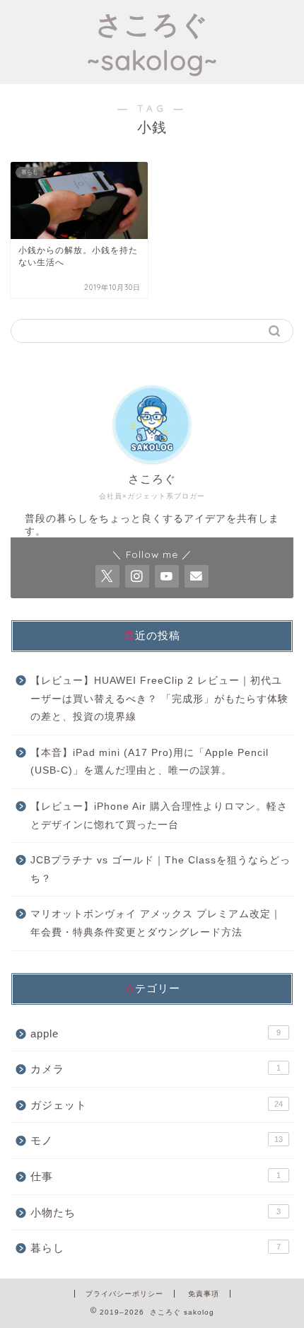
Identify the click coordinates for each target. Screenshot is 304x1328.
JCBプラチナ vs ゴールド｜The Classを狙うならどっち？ (160, 869)
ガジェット (156, 1105)
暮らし (155, 1248)
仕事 (155, 1176)
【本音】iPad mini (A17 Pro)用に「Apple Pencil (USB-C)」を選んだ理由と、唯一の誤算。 (149, 761)
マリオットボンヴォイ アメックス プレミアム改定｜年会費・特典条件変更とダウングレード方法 (155, 923)
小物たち (155, 1212)
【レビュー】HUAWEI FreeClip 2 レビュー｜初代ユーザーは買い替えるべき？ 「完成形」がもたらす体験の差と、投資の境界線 (159, 698)
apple (155, 1033)
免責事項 (203, 1294)
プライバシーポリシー (124, 1294)
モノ (156, 1140)
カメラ (155, 1069)
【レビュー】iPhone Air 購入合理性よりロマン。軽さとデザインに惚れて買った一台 (159, 815)
